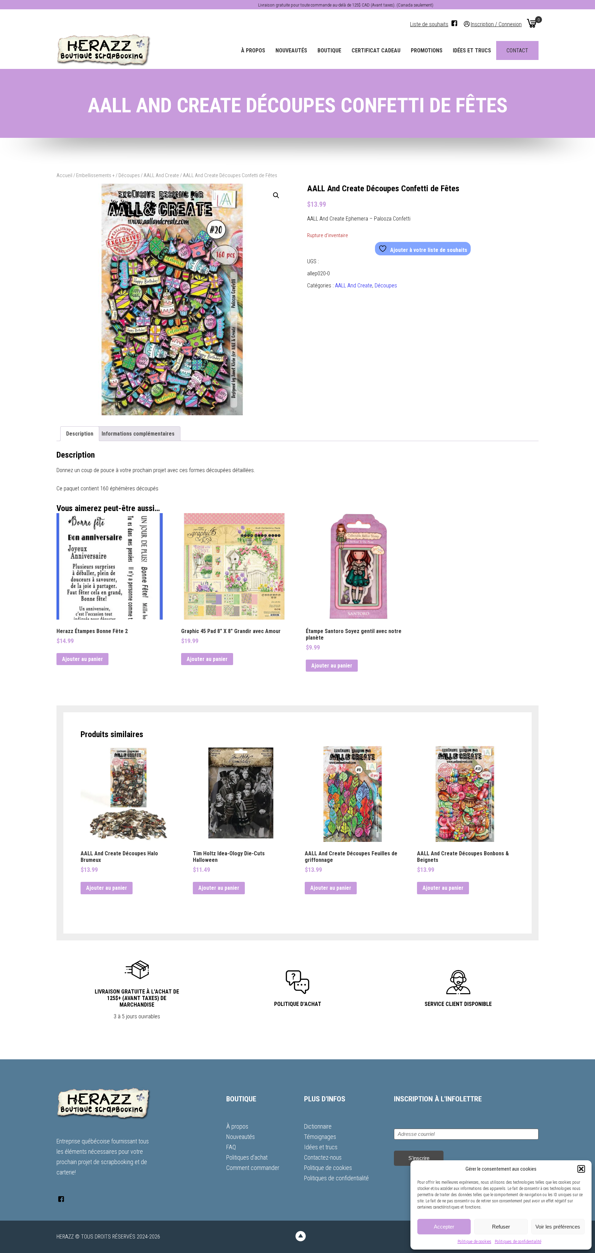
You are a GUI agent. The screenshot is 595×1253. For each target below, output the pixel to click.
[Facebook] (454, 23)
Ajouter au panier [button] (82, 659)
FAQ (231, 1147)
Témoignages (320, 1136)
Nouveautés (291, 50)
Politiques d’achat (247, 1157)
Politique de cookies (474, 1241)
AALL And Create (161, 175)
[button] (581, 1168)
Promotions (426, 50)
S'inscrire (418, 1158)
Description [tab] (79, 433)
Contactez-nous (323, 1157)
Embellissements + (95, 175)
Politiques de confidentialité (518, 1241)
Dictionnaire (318, 1126)
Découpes (129, 175)
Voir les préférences (557, 1227)
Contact (517, 50)
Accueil (64, 175)
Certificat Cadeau (376, 50)
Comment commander (252, 1167)
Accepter (444, 1227)
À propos (253, 50)
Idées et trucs (472, 50)
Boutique (329, 50)
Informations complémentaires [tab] (138, 433)
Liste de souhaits (429, 24)
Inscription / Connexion (496, 24)
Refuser (501, 1227)
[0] (531, 23)
